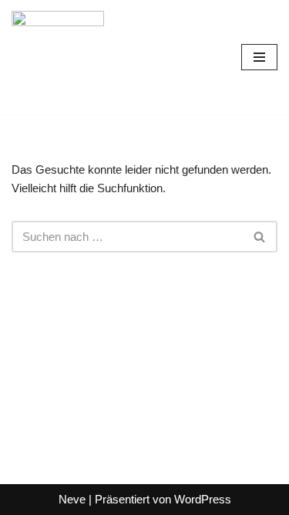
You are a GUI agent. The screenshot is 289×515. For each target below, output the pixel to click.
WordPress (202, 499)
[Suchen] (260, 236)
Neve (72, 499)
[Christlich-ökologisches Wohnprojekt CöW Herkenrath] (58, 57)
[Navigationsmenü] (259, 57)
